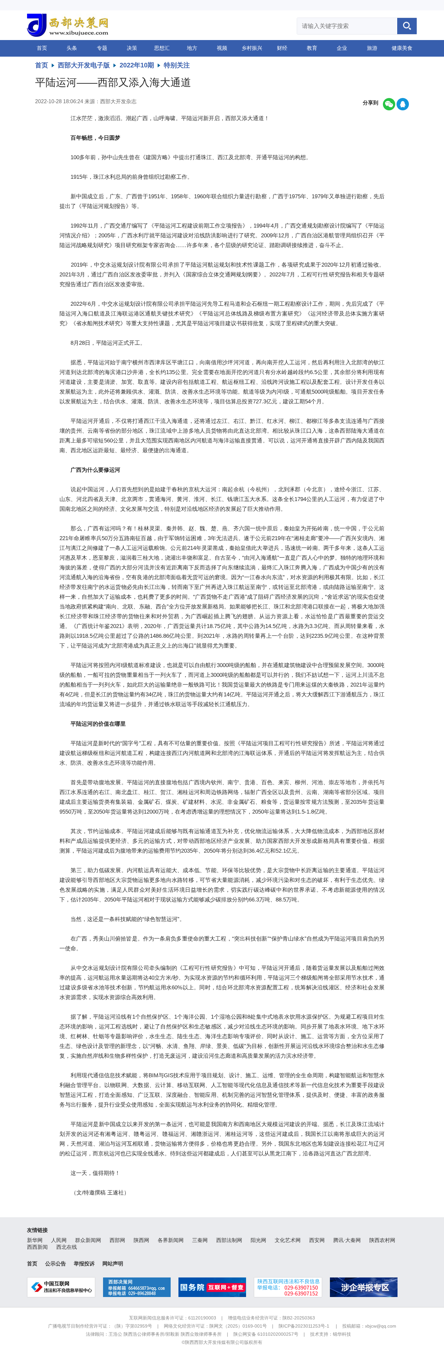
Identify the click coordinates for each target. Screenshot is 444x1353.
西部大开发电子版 (84, 65)
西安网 (317, 1240)
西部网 (117, 1240)
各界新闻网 (171, 1240)
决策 (132, 48)
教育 (312, 48)
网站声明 (112, 1263)
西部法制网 (229, 1240)
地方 (192, 48)
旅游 (372, 48)
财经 (282, 48)
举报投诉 (84, 1263)
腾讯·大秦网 (347, 1240)
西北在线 (66, 1247)
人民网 (59, 1240)
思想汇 (162, 48)
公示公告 (55, 1263)
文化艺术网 (288, 1240)
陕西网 (141, 1240)
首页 (42, 48)
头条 (72, 48)
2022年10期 (137, 65)
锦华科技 (342, 1334)
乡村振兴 (252, 48)
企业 (342, 48)
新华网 (35, 1240)
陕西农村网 (382, 1240)
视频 (222, 48)
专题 (102, 48)
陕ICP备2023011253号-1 (304, 1326)
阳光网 (258, 1240)
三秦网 (200, 1240)
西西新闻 (37, 1247)
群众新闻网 (88, 1240)
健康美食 (402, 48)
